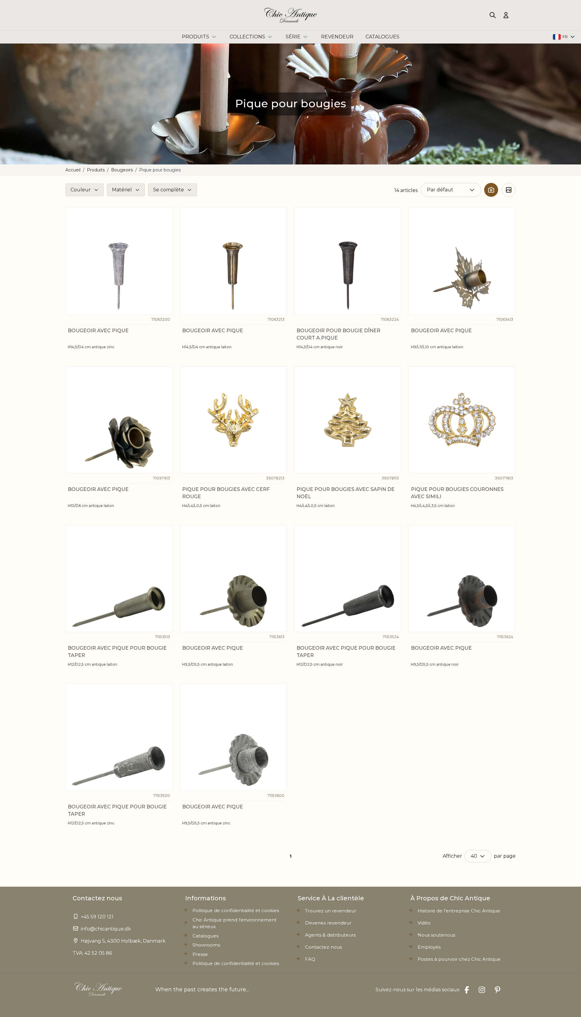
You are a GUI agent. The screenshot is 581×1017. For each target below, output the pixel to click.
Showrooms (206, 945)
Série (293, 37)
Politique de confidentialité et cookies (235, 963)
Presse (200, 954)
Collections (247, 37)
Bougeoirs (122, 170)
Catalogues (205, 936)
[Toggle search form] (492, 15)
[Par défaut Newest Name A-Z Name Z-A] (451, 190)
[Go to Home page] (290, 15)
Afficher (452, 856)
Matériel (122, 190)
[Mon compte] (506, 15)
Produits (195, 37)
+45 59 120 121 (97, 917)
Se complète (168, 190)
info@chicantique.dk (106, 929)
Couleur (81, 190)
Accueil (72, 170)
